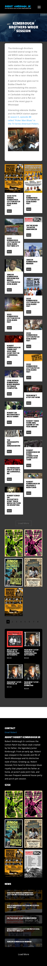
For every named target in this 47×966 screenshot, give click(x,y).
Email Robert (11, 732)
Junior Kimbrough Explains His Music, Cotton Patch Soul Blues (13, 279)
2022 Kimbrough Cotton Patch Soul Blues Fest (32, 337)
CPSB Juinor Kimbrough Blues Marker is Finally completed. (13, 384)
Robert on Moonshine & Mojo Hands (13, 415)
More (9, 211)
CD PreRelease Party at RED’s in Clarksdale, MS (13, 471)
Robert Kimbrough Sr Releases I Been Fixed (33, 484)
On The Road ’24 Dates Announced (32, 227)
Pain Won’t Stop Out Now (33, 396)
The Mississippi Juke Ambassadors (13, 443)
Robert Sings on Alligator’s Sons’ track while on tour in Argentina (14, 500)
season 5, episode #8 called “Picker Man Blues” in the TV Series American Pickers (23, 120)
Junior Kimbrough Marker (31, 262)
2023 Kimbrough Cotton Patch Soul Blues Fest (13, 318)
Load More (23, 523)
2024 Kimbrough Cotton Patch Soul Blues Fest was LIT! (13, 242)
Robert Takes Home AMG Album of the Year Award (32, 424)
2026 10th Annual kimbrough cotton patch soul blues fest (13, 200)
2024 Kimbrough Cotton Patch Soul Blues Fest (32, 302)
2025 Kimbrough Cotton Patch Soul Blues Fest (32, 200)
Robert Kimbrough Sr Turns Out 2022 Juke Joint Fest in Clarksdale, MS (14, 351)
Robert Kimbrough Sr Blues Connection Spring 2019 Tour (33, 455)
